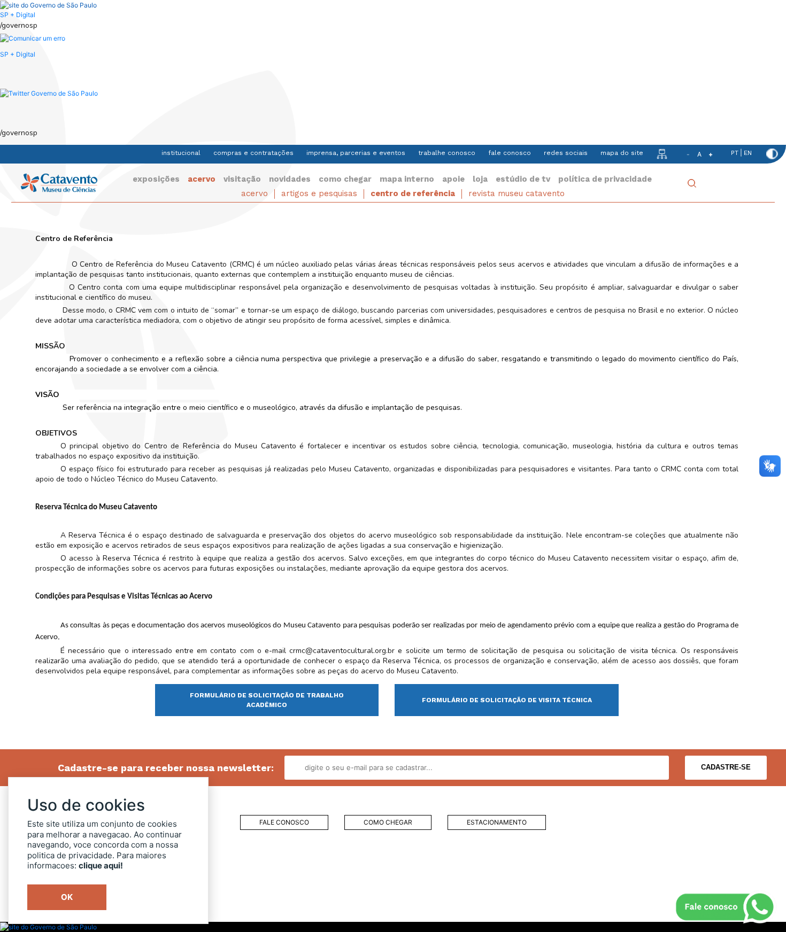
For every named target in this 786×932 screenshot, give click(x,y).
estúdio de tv (523, 179)
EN (748, 153)
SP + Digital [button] (17, 54)
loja (480, 179)
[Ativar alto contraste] (772, 153)
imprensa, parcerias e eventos (355, 153)
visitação (242, 179)
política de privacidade (605, 179)
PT (734, 153)
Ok (67, 897)
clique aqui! (101, 865)
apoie (453, 179)
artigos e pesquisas (319, 193)
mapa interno (407, 179)
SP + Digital (17, 15)
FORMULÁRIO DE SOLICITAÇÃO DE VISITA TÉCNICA (507, 700)
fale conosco (509, 153)
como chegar (345, 179)
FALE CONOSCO (284, 822)
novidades (290, 179)
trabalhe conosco (446, 153)
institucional (181, 153)
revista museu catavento (516, 193)
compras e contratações (253, 153)
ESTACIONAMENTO (497, 822)
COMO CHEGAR (388, 822)
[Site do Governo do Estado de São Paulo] (48, 5)
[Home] (59, 182)
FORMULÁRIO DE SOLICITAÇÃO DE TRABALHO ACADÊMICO (267, 700)
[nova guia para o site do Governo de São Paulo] (32, 38)
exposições (156, 179)
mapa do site (621, 153)
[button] (49, 93)
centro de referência (413, 193)
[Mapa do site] (662, 153)
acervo (201, 179)
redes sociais (566, 153)
